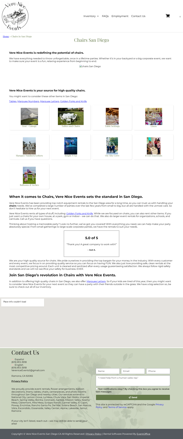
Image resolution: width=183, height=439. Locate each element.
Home (6, 36)
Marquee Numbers (28, 101)
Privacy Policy (19, 381)
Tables (12, 101)
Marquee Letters (49, 101)
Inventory (89, 16)
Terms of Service (117, 407)
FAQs (105, 16)
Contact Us (138, 16)
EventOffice (143, 434)
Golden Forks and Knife (73, 101)
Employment (120, 16)
